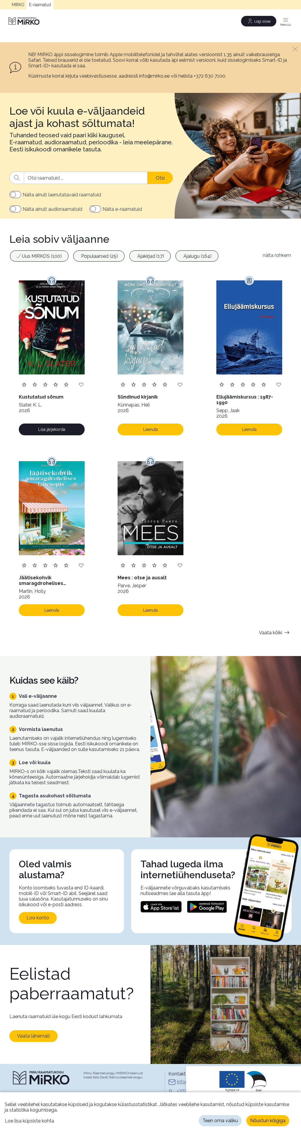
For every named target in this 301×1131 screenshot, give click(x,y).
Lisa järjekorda (51, 429)
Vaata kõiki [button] (270, 632)
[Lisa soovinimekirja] (81, 384)
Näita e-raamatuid (122, 209)
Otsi (160, 178)
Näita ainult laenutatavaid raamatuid (62, 195)
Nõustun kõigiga (267, 1120)
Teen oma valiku (220, 1120)
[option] (39, 256)
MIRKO (18, 4)
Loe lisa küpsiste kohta (29, 1121)
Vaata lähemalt (33, 1036)
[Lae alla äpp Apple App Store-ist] (161, 907)
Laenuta (150, 429)
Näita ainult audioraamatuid (52, 209)
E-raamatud (40, 4)
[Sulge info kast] (295, 48)
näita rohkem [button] (277, 255)
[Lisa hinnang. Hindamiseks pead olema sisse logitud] (45, 384)
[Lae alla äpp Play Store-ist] (207, 907)
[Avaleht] (24, 21)
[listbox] (133, 257)
